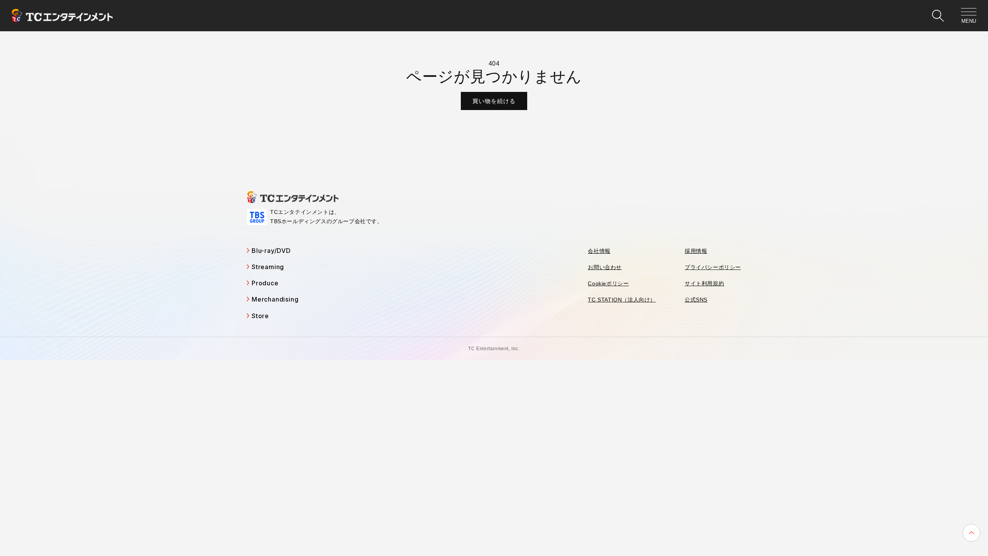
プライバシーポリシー (713, 267)
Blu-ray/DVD (271, 250)
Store (260, 316)
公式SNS (696, 300)
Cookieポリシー (608, 283)
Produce (265, 283)
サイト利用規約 (704, 283)
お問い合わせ (605, 267)
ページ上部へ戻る (971, 533)
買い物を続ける (494, 101)
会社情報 (599, 251)
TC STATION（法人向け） (622, 300)
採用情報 (696, 251)
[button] (937, 15)
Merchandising (275, 299)
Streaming (268, 267)
